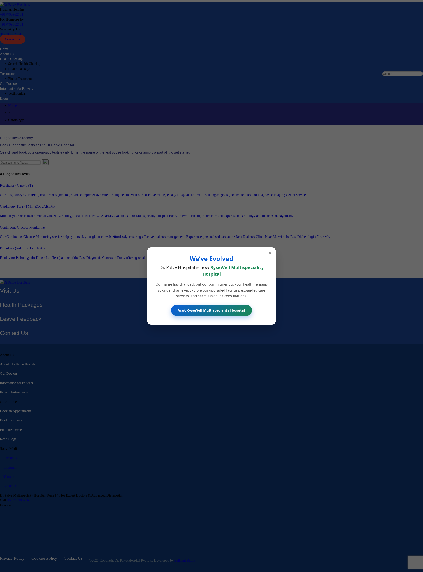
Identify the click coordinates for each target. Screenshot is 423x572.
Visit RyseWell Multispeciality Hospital (211, 310)
